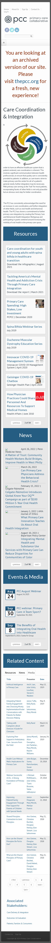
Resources (10, 672)
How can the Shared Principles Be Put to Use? (14, 841)
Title (9, 679)
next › (37, 423)
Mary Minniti (31, 712)
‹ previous (16, 423)
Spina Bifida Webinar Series (24, 326)
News (22, 672)
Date (42, 679)
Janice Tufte (31, 701)
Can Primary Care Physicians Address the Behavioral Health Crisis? (32, 476)
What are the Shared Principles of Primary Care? (15, 858)
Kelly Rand (31, 704)
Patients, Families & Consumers (19, 923)
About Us (15, 9)
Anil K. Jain (31, 684)
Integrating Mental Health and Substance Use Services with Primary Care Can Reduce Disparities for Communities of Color (24, 548)
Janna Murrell (32, 736)
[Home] (26, 19)
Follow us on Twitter (12, 30)
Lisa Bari (30, 690)
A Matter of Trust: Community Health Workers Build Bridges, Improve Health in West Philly (23, 458)
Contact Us (35, 9)
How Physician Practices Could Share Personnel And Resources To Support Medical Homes (21, 402)
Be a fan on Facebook (7, 30)
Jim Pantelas (32, 745)
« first (13, 880)
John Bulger (31, 759)
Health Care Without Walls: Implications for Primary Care (15, 762)
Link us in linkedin (17, 30)
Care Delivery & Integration (17, 912)
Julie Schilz (31, 687)
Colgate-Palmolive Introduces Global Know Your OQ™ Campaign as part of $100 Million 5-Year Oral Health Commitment (23, 499)
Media (31, 672)
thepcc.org (27, 81)
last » (26, 889)
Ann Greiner (31, 816)
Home (6, 9)
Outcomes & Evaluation (16, 918)
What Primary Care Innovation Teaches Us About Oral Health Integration (25, 522)
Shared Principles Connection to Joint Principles (14, 819)
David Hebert (32, 863)
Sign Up (25, 9)
